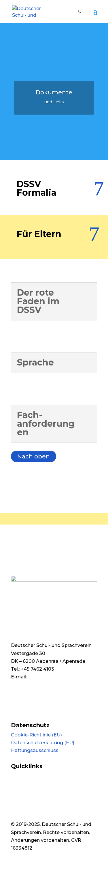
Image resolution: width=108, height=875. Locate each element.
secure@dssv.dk (30, 697)
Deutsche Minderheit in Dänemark (51, 776)
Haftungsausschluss (34, 750)
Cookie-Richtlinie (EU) (36, 735)
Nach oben (33, 456)
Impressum (24, 709)
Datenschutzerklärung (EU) (42, 742)
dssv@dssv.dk (44, 677)
